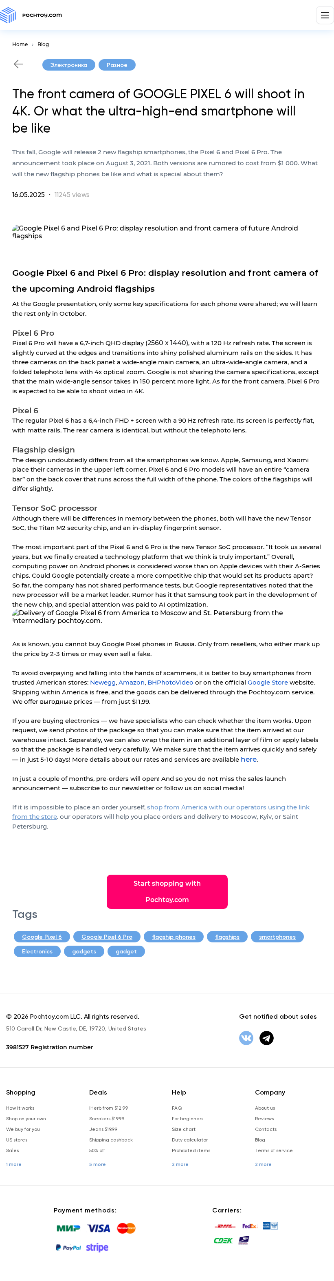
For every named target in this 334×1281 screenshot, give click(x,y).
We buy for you (23, 1129)
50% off (97, 1150)
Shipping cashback (111, 1140)
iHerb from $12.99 (108, 1108)
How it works (20, 1108)
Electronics (37, 951)
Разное (117, 65)
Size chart (184, 1129)
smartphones (277, 936)
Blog (43, 44)
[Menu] (325, 15)
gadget (126, 951)
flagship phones (174, 936)
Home (20, 44)
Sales (12, 1150)
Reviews (264, 1118)
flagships (227, 936)
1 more (14, 1164)
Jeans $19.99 (103, 1129)
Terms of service (274, 1150)
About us (265, 1108)
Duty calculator (190, 1140)
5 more (97, 1164)
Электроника (69, 65)
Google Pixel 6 (42, 936)
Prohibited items (191, 1150)
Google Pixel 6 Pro (106, 936)
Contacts (266, 1129)
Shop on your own (26, 1118)
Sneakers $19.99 (106, 1118)
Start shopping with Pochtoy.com (167, 892)
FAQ (177, 1108)
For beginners (187, 1118)
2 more (180, 1164)
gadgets (84, 951)
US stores (16, 1140)
